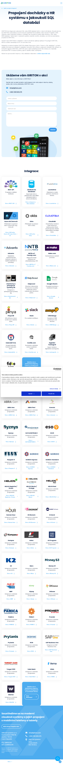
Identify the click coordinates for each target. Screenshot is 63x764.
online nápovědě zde (43, 53)
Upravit (30, 393)
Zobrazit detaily (54, 388)
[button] (61, 3)
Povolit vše (51, 393)
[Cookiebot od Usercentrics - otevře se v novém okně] (54, 369)
